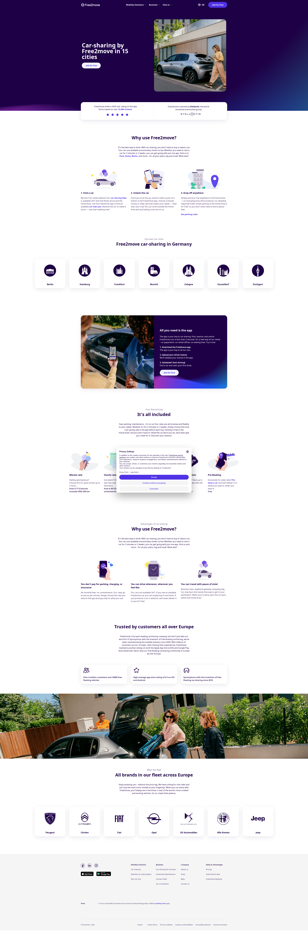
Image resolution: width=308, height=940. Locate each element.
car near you (95, 206)
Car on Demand (162, 884)
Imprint (140, 925)
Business (153, 4)
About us (184, 869)
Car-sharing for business (166, 869)
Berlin (135, 156)
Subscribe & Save (213, 874)
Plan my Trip (136, 879)
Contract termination (220, 925)
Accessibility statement (203, 925)
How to (166, 4)
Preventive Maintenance (165, 874)
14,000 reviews (125, 109)
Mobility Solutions (135, 4)
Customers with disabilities (184, 925)
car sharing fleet (118, 198)
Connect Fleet (161, 879)
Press (183, 874)
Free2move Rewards (214, 879)
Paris (121, 156)
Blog (183, 879)
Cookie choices (152, 925)
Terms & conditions (166, 925)
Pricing (209, 869)
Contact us (185, 884)
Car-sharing (136, 869)
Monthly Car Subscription (141, 874)
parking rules (161, 903)
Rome (128, 156)
